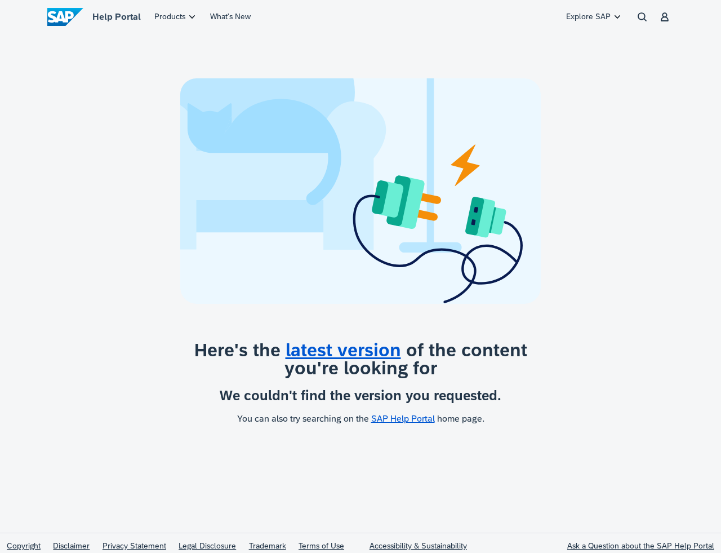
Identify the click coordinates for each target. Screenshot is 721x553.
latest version (343, 350)
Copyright (24, 545)
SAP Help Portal (403, 418)
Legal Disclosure (207, 545)
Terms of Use (321, 545)
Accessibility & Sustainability (418, 545)
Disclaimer (71, 545)
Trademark (267, 545)
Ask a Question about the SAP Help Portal (640, 545)
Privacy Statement (134, 545)
